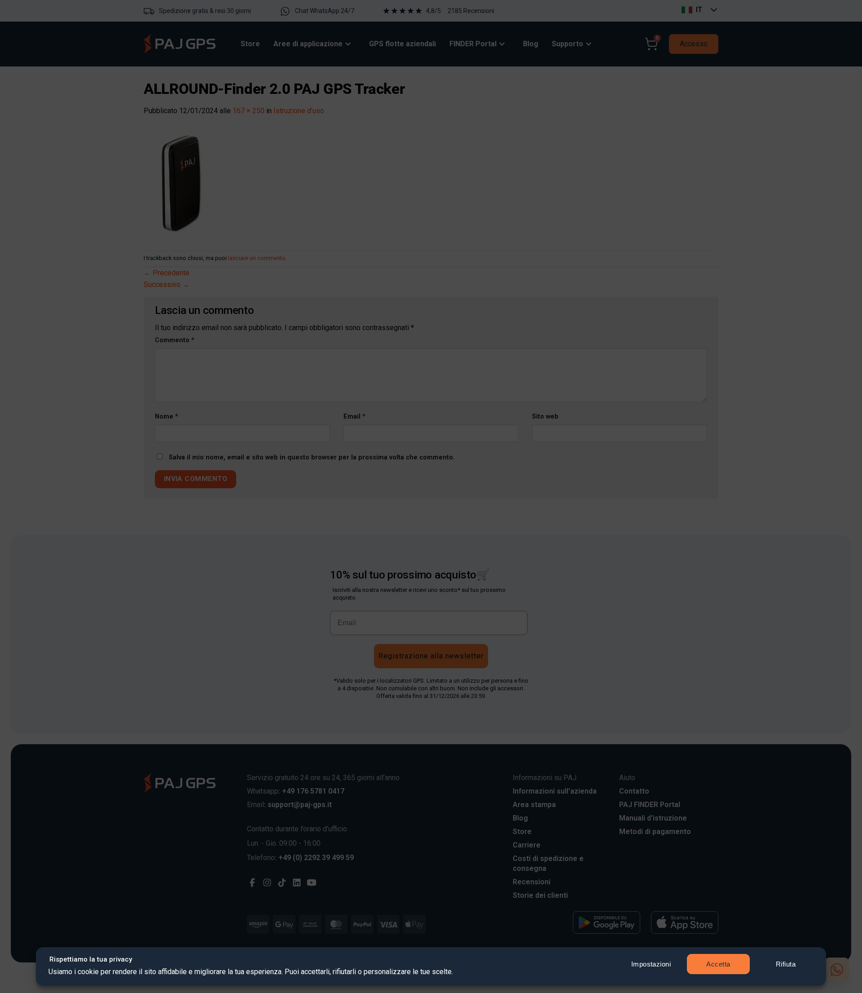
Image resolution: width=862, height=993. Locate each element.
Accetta (718, 964)
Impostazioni (651, 964)
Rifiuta (786, 964)
